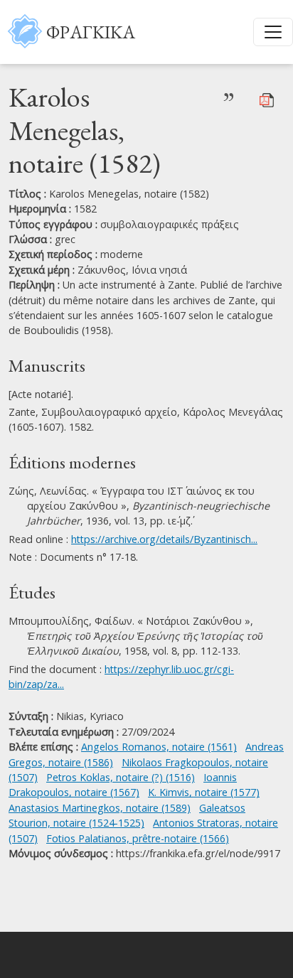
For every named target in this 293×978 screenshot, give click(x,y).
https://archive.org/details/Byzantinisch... (164, 539)
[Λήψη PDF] (266, 99)
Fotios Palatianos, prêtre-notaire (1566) (137, 838)
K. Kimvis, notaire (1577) (204, 792)
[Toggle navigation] (273, 32)
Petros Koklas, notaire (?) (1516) (120, 777)
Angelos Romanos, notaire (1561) (159, 746)
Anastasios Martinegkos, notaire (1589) (100, 808)
